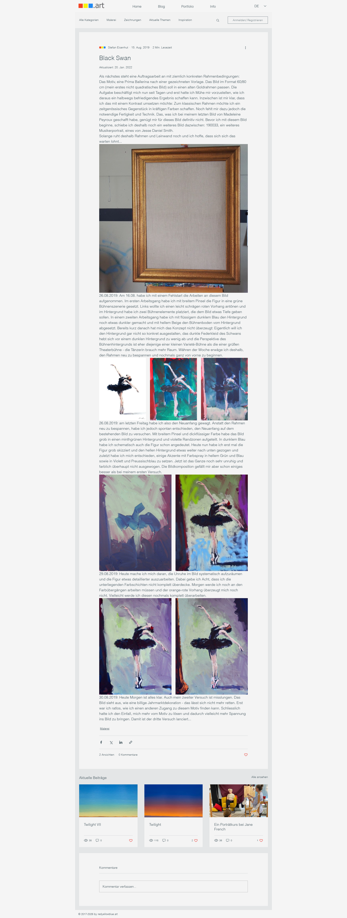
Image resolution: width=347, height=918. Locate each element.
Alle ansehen (259, 777)
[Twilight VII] (108, 800)
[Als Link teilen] (131, 742)
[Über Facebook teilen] (101, 742)
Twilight (155, 824)
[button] (187, 6)
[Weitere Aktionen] (245, 47)
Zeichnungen (132, 20)
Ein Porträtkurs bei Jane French (233, 826)
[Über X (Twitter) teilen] (111, 742)
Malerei (111, 20)
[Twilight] (173, 800)
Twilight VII (92, 824)
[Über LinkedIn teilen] (121, 742)
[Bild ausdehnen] (122, 389)
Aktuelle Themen (159, 20)
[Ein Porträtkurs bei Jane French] (238, 800)
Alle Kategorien (89, 20)
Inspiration (185, 20)
